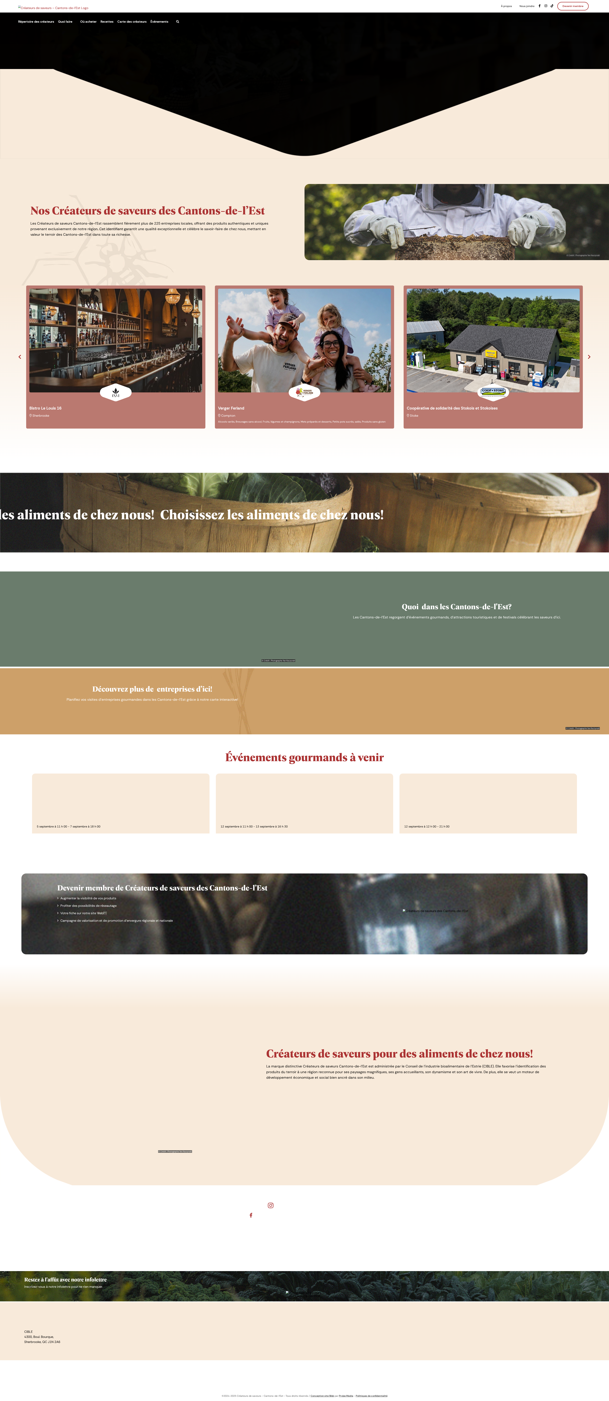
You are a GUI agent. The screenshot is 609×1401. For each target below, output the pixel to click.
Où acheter (230, 1320)
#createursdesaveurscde (309, 1205)
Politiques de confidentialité (371, 1396)
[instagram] (236, 1335)
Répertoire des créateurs (240, 1308)
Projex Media (346, 1396)
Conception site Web (322, 1396)
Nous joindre (429, 1314)
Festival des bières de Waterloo (433, 820)
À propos (427, 1308)
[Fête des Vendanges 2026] (120, 793)
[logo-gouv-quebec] (106, 1370)
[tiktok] (245, 1335)
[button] (58, 1068)
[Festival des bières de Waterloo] (488, 793)
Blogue (227, 1325)
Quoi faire (229, 1314)
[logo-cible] (34, 1307)
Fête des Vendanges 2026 (61, 820)
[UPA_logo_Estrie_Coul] (304, 1371)
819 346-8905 (37, 1347)
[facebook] (226, 1335)
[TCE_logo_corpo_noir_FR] (502, 1370)
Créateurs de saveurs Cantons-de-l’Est (309, 1215)
